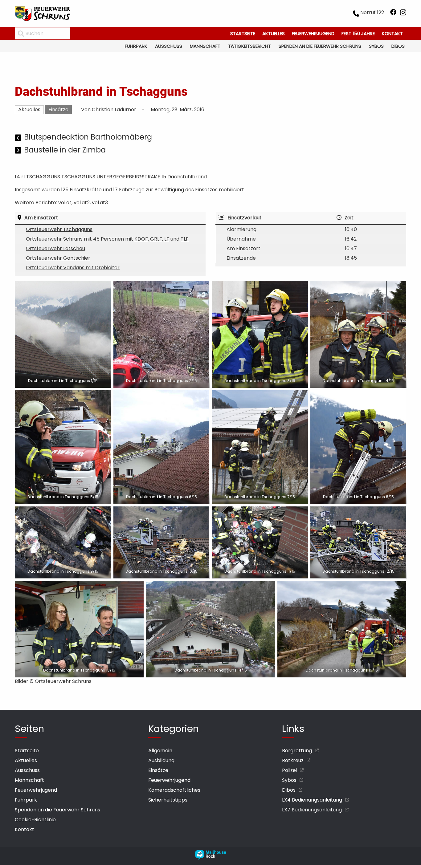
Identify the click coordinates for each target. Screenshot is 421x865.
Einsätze (58, 109)
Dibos (398, 46)
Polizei (289, 770)
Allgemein (160, 750)
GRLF (156, 238)
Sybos (376, 46)
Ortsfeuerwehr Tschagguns (59, 229)
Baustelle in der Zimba (65, 150)
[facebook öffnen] (393, 13)
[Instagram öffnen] (403, 13)
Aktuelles (273, 33)
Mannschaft (205, 46)
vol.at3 (100, 202)
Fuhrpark (136, 46)
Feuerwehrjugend (313, 33)
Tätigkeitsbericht (249, 46)
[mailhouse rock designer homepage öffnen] (210, 858)
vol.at (65, 202)
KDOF (141, 238)
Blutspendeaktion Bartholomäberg (88, 137)
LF (166, 238)
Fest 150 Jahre (358, 33)
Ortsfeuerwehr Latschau (55, 248)
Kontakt (392, 33)
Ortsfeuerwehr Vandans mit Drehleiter (73, 267)
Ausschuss (168, 46)
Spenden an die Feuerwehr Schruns (320, 46)
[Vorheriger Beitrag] (18, 137)
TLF (185, 238)
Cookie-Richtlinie (35, 819)
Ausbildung (161, 760)
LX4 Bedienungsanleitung (312, 799)
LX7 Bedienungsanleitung (312, 809)
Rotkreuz (293, 760)
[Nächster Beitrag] (18, 150)
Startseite (242, 33)
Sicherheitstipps (167, 799)
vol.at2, (82, 202)
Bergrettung (297, 750)
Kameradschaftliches (174, 790)
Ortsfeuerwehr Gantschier (58, 258)
